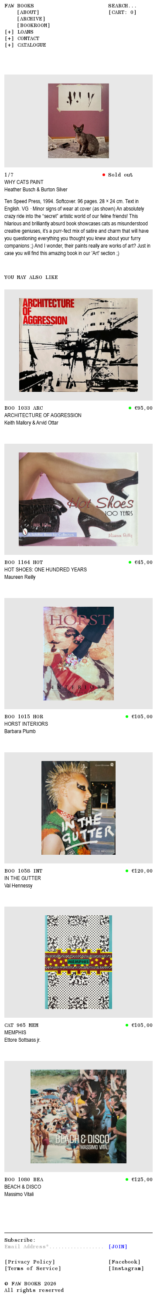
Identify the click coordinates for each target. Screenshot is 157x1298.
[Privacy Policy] (29, 1262)
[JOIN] (118, 1247)
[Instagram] (126, 1268)
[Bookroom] (34, 25)
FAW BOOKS (19, 6)
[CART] (122, 12)
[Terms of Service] (32, 1268)
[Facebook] (124, 1262)
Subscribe (18, 1240)
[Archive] (31, 19)
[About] (28, 12)
